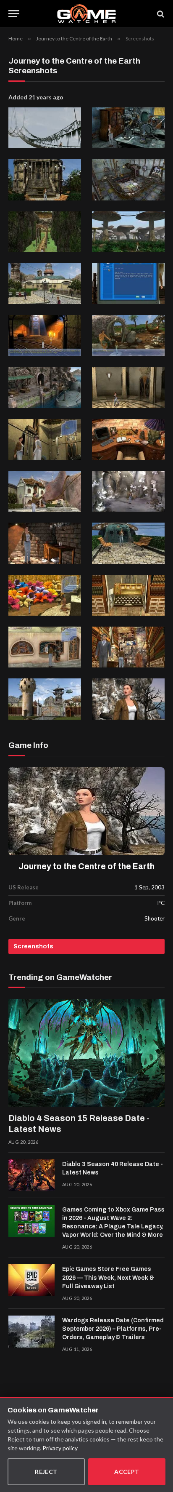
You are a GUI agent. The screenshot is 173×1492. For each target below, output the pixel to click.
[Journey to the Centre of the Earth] (86, 811)
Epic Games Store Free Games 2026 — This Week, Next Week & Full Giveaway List (108, 1277)
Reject (46, 1471)
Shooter (154, 918)
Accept (126, 1471)
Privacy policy (60, 1448)
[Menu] (13, 13)
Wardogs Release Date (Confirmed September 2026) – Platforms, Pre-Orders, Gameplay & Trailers (113, 1328)
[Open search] (160, 13)
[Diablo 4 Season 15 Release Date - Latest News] (86, 1053)
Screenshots (33, 946)
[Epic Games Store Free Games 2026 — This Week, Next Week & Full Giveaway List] (31, 1280)
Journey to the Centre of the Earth (86, 866)
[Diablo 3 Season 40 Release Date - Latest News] (31, 1175)
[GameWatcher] (86, 13)
